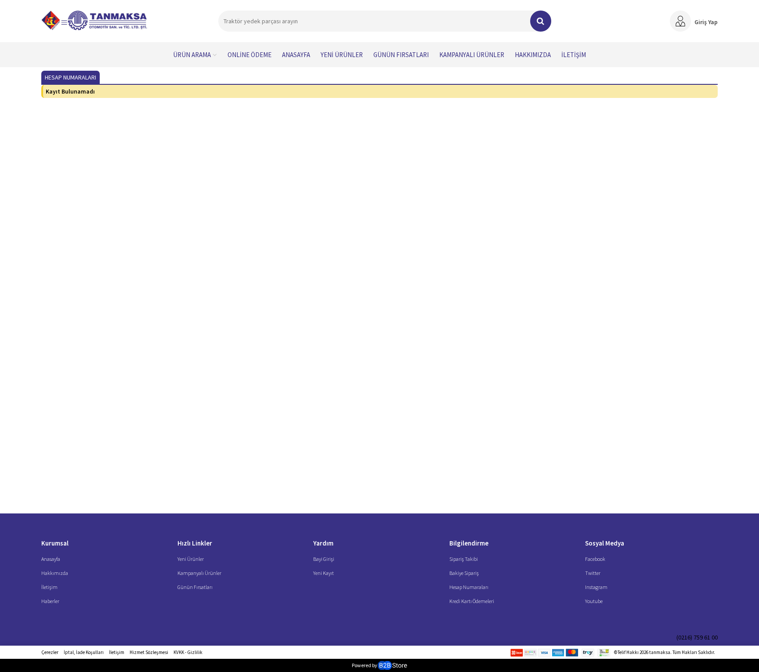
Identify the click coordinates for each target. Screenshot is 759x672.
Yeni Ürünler (342, 55)
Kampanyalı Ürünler (471, 55)
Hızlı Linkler (194, 543)
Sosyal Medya (604, 543)
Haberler (50, 601)
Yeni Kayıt (323, 573)
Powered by (364, 665)
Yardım (323, 543)
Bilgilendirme (468, 543)
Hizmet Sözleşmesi (149, 652)
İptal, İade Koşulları (84, 652)
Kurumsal (55, 543)
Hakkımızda (533, 55)
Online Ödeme (249, 55)
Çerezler (49, 652)
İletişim (573, 55)
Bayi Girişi (323, 559)
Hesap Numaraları (468, 587)
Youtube (594, 601)
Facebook (595, 559)
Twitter (592, 573)
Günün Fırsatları (401, 55)
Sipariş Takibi (463, 559)
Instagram (596, 587)
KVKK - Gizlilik (187, 652)
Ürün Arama (192, 55)
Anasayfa (296, 55)
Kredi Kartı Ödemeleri (471, 601)
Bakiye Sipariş (464, 573)
